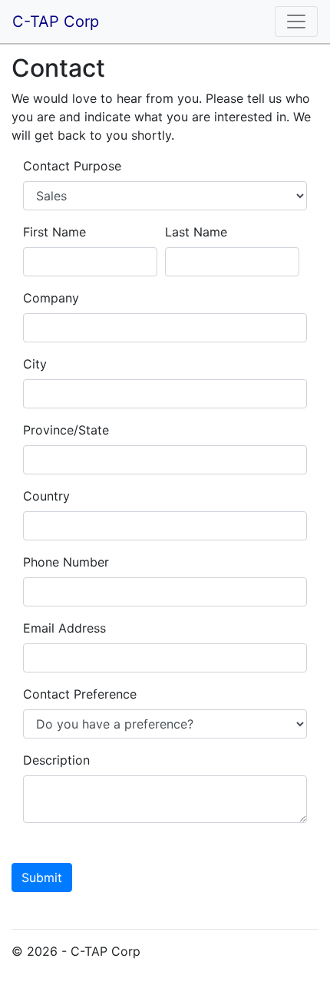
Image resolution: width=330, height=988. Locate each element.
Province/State (66, 430)
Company (51, 298)
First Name (54, 232)
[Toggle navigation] (296, 21)
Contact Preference (80, 694)
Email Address (64, 628)
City (35, 364)
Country (46, 496)
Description (56, 760)
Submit (41, 877)
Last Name (196, 232)
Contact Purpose (72, 165)
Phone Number (66, 562)
